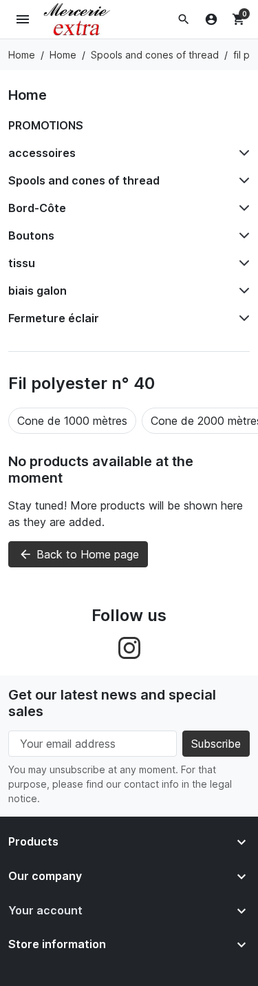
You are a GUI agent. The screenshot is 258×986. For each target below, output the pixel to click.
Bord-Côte (37, 208)
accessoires (42, 153)
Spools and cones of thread (84, 180)
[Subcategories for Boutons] (241, 235)
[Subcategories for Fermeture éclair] (241, 318)
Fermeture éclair (53, 318)
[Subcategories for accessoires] (241, 153)
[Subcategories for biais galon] (241, 291)
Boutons (31, 235)
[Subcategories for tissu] (241, 263)
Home (27, 95)
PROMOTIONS (45, 125)
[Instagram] (129, 646)
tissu (21, 263)
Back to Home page (79, 554)
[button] (184, 19)
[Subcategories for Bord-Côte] (241, 208)
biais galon (37, 290)
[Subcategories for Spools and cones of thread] (241, 180)
